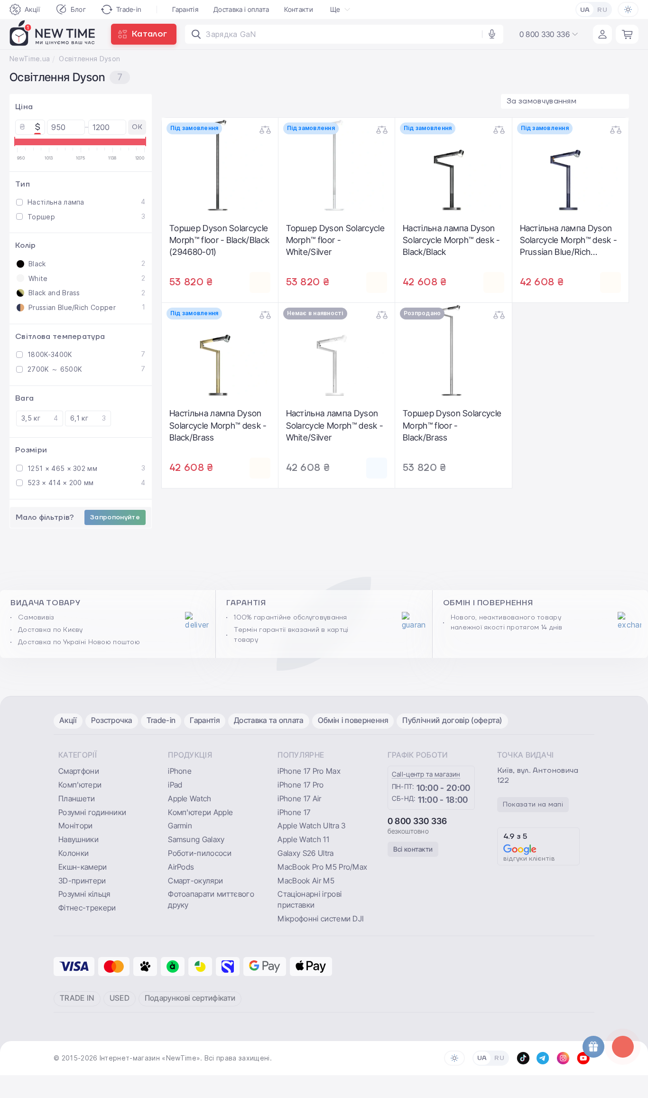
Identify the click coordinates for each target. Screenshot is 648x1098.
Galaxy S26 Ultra (305, 853)
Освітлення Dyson (89, 59)
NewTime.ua (29, 59)
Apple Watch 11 (303, 839)
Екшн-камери (82, 867)
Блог (78, 9)
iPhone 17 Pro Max (309, 771)
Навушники (78, 839)
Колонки (73, 853)
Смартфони (78, 771)
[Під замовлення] (260, 282)
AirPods (181, 867)
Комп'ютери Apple (200, 812)
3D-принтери (82, 880)
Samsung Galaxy (196, 839)
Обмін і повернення (353, 720)
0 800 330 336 (417, 821)
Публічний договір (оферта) (452, 720)
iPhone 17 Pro (301, 784)
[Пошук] (196, 34)
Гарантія (185, 9)
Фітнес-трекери (87, 907)
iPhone (180, 771)
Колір (25, 245)
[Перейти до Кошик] (627, 34)
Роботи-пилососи (199, 853)
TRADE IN (77, 998)
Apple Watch (190, 798)
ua (585, 10)
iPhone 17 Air (299, 798)
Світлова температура (60, 336)
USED (120, 998)
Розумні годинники (92, 812)
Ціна (24, 107)
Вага (24, 398)
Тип (22, 183)
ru (602, 10)
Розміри (31, 450)
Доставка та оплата (269, 720)
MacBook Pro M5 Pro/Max (322, 867)
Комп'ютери (80, 784)
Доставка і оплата (241, 9)
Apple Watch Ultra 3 (311, 825)
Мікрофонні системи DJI (320, 918)
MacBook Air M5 (306, 880)
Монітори (75, 825)
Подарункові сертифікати (190, 998)
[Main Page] (52, 34)
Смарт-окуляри (195, 880)
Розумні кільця (84, 894)
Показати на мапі (533, 804)
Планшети (76, 798)
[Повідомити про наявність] (376, 468)
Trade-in (129, 9)
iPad (175, 784)
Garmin (180, 825)
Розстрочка (111, 720)
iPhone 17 (294, 812)
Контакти (298, 9)
